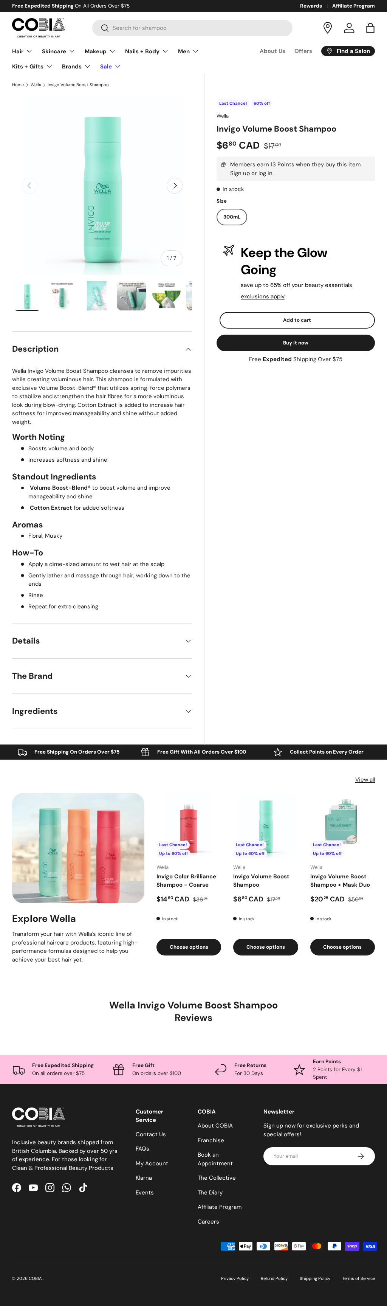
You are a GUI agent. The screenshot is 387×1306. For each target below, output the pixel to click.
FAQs (142, 1148)
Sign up (240, 173)
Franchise (211, 1140)
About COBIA (215, 1125)
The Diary (210, 1192)
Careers (208, 1221)
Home (18, 85)
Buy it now (295, 343)
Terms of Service (358, 1278)
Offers (303, 51)
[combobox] (192, 28)
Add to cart (297, 320)
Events (145, 1192)
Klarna (144, 1178)
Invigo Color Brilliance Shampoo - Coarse (186, 881)
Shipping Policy (315, 1278)
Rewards (311, 6)
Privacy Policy (235, 1278)
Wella (36, 85)
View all (365, 779)
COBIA (36, 1278)
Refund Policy (274, 1278)
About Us (272, 51)
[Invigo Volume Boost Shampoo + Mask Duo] (342, 825)
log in (265, 173)
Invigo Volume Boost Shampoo (78, 85)
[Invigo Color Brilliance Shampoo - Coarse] (188, 825)
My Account (152, 1163)
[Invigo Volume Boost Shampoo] (265, 825)
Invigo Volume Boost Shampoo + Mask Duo (340, 881)
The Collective (217, 1178)
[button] (370, 28)
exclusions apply (263, 296)
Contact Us (151, 1134)
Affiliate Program (353, 6)
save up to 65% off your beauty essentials (296, 285)
